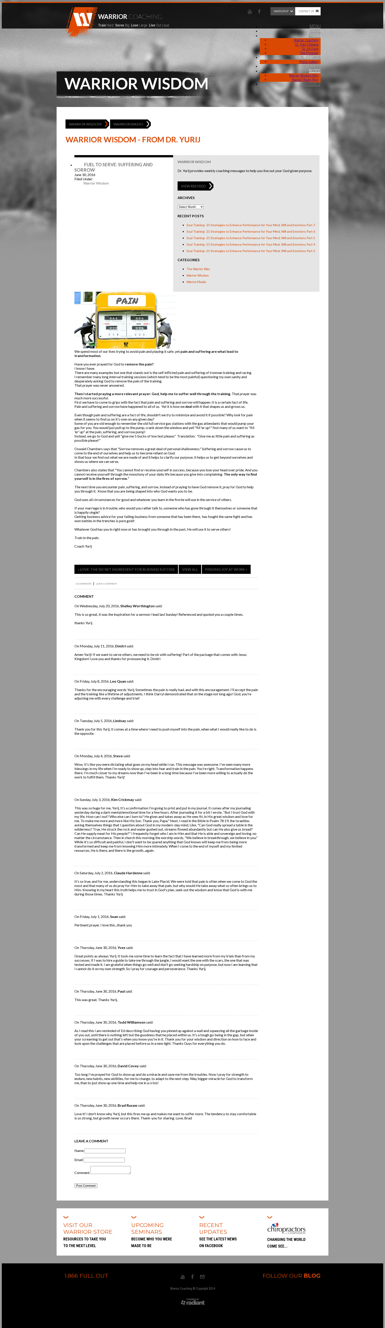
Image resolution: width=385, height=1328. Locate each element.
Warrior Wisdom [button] (85, 124)
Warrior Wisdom (194, 162)
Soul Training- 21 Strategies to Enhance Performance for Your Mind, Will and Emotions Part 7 (250, 225)
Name (79, 1150)
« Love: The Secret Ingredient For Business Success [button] (126, 569)
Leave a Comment (106, 583)
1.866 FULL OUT (86, 1275)
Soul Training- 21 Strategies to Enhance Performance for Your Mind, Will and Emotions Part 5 (250, 238)
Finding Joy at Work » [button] (226, 569)
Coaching (134, 20)
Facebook (259, 11)
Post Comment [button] (86, 1185)
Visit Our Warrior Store (88, 1235)
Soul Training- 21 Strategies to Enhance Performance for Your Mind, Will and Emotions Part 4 (250, 244)
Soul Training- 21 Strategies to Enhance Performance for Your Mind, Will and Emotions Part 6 (250, 231)
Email (78, 1160)
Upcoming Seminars (151, 1235)
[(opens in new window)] (193, 1304)
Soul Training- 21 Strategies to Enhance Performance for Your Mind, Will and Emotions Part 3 (250, 251)
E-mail (202, 1277)
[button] (193, 186)
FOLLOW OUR (291, 1275)
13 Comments (83, 583)
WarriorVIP (281, 11)
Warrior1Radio (196, 282)
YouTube (250, 11)
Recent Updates (218, 1235)
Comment (82, 1172)
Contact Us (306, 11)
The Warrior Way (198, 269)
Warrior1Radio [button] (128, 124)
